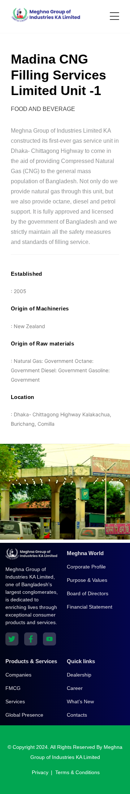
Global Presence (24, 715)
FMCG (13, 688)
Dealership (79, 675)
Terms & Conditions (77, 772)
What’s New (80, 701)
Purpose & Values (87, 580)
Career (75, 688)
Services (15, 701)
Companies (18, 675)
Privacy (40, 772)
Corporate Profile (86, 567)
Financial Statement (89, 607)
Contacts (77, 715)
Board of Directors (87, 593)
